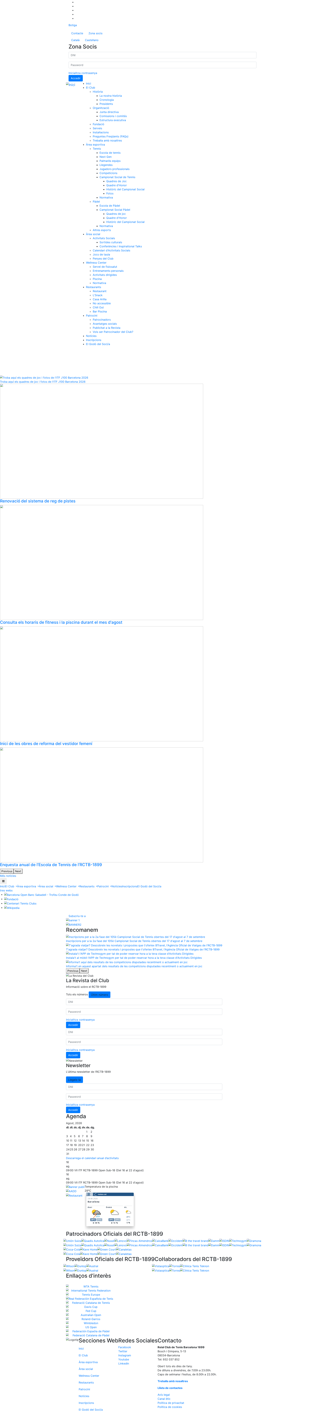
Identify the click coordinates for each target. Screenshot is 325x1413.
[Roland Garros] (89, 1319)
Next (18, 871)
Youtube (123, 1359)
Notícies (91, 336)
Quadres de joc (116, 213)
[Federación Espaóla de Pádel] (89, 1331)
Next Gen (106, 156)
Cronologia (107, 99)
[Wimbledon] (89, 1323)
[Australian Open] (89, 1315)
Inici (88, 83)
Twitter (122, 1351)
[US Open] (89, 1327)
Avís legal (164, 1394)
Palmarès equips (110, 161)
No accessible (102, 303)
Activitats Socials (104, 238)
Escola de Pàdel (110, 205)
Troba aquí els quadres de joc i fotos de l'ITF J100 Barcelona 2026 (42, 381)
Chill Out (98, 307)
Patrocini (91, 315)
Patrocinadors (102, 319)
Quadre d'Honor (116, 185)
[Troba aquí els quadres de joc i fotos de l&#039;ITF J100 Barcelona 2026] (44, 377)
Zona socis (95, 33)
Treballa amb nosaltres (107, 140)
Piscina (97, 279)
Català (75, 40)
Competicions (108, 173)
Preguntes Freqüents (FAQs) (110, 136)
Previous (6, 871)
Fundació (98, 124)
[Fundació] (11, 899)
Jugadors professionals (114, 169)
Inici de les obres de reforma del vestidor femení (46, 743)
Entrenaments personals (108, 270)
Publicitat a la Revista (106, 327)
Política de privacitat (171, 1403)
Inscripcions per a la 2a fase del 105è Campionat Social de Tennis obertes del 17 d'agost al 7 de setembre (134, 941)
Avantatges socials (105, 323)
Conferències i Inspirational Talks (121, 246)
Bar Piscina (100, 311)
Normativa (106, 197)
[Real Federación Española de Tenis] (89, 1299)
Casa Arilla (99, 299)
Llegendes (106, 165)
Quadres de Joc (116, 181)
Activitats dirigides (105, 274)
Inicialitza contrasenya (83, 73)
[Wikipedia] (11, 907)
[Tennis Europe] (89, 1295)
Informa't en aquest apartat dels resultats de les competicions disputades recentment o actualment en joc (134, 966)
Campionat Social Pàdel (115, 209)
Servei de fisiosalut (105, 266)
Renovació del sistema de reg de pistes (37, 501)
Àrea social (93, 234)
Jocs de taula (101, 254)
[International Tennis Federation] (89, 1290)
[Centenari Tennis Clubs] (20, 903)
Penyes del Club (103, 258)
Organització (101, 108)
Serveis (97, 128)
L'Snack (98, 295)
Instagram (124, 1355)
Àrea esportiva (95, 144)
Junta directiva (109, 112)
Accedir (76, 78)
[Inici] (71, 84)
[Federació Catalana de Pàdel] (89, 1335)
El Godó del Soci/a (98, 344)
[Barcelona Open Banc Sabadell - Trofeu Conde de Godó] (41, 894)
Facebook (124, 1347)
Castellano (92, 40)
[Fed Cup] (89, 1311)
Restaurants (93, 287)
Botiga (73, 25)
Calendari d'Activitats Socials (111, 250)
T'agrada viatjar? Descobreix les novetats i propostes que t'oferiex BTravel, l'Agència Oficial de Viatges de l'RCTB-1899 (143, 949)
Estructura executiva (113, 120)
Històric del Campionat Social (125, 189)
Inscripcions (93, 340)
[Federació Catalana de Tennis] (89, 1303)
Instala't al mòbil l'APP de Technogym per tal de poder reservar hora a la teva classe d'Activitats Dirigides (134, 957)
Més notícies (8, 875)
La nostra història (111, 95)
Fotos (109, 193)
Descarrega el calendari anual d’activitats (92, 1158)
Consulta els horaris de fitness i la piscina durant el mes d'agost (61, 622)
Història (98, 91)
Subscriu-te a (77, 916)
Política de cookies (170, 1407)
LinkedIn (123, 1363)
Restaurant (99, 291)
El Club (90, 87)
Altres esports (102, 230)
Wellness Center (96, 262)
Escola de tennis (110, 152)
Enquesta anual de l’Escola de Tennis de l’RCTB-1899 (51, 864)
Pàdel (96, 201)
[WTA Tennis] (89, 1286)
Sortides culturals (111, 242)
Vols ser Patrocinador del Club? (113, 331)
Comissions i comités (113, 116)
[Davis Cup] (89, 1307)
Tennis (97, 148)
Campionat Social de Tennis (117, 177)
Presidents (106, 104)
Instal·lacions (101, 132)
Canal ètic (164, 1398)
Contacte (77, 33)
